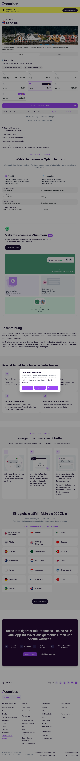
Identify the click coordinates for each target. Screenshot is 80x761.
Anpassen (40, 388)
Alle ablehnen (27, 388)
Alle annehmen (52, 388)
